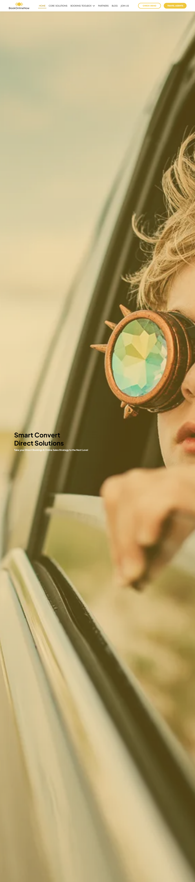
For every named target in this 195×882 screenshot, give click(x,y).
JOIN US (125, 5)
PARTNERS (103, 5)
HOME (42, 5)
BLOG (115, 5)
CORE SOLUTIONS (58, 5)
